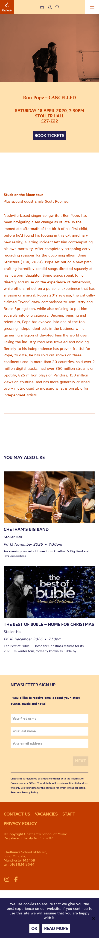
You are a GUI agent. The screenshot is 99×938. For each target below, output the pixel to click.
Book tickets (49, 135)
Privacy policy (20, 823)
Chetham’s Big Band (26, 529)
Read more (56, 928)
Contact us (17, 814)
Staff (68, 814)
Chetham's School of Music (7, 7)
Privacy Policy (30, 792)
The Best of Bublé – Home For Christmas (49, 624)
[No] (93, 918)
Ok (34, 928)
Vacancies (46, 814)
